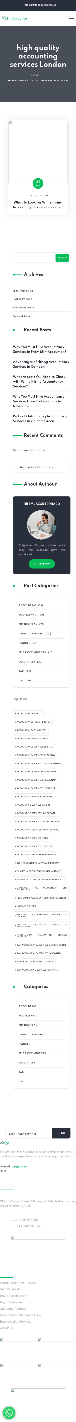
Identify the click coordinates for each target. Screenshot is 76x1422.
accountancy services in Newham (36, 780)
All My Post (42, 564)
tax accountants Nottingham (35, 962)
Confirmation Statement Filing (20, 1315)
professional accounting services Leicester (42, 936)
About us (6, 1328)
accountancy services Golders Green (39, 763)
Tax (21, 671)
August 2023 (21, 316)
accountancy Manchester (32, 739)
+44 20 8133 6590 (25, 1220)
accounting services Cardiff (33, 805)
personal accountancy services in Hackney (42, 916)
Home (35, 75)
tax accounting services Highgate (37, 970)
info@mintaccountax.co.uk (39, 4)
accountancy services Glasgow (36, 755)
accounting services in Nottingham (38, 821)
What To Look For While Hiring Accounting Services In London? (38, 205)
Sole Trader (27, 662)
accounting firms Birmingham (34, 797)
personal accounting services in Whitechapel (42, 926)
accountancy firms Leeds (31, 730)
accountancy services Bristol (35, 747)
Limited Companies (31, 633)
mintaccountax (26, 906)
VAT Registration (11, 1289)
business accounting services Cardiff (39, 871)
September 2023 (23, 308)
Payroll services (11, 1302)
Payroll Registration (13, 1296)
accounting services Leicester (34, 846)
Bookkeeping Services (15, 1321)
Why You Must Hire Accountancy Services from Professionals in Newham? (38, 401)
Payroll (24, 643)
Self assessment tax (32, 652)
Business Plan (28, 624)
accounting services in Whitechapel (38, 830)
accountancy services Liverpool (36, 788)
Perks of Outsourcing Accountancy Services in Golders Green (40, 419)
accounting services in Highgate (36, 813)
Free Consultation (27, 1172)
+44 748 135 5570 (29, 1226)
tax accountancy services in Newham (39, 953)
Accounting (39, 195)
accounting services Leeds (32, 838)
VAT (21, 680)
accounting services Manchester (36, 855)
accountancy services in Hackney (36, 772)
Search (62, 258)
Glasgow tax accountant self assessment (42, 889)
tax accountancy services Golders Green (41, 945)
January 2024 (22, 299)
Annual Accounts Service (18, 1283)
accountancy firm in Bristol (34, 722)
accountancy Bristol (30, 714)
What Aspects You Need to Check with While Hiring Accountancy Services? (39, 381)
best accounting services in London (38, 863)
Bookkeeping (28, 615)
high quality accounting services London (42, 898)
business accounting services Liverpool (40, 880)
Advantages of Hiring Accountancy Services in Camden (41, 364)
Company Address (13, 1308)
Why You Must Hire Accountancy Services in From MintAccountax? (39, 349)
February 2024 (23, 291)
